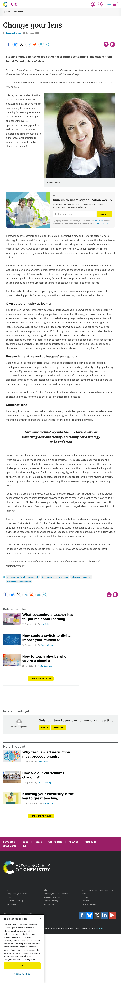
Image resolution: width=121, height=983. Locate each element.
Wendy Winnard (47, 645)
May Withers (46, 624)
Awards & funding (51, 901)
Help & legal (11, 904)
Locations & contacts (52, 897)
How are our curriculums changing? (43, 775)
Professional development (19, 581)
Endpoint (18, 11)
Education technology (81, 576)
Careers (85, 897)
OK (22, 965)
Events (9, 897)
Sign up (103, 214)
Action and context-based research (22, 576)
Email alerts (9, 845)
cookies (99, 928)
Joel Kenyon (47, 803)
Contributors (55, 841)
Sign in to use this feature (101, 38)
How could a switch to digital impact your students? (47, 637)
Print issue (90, 841)
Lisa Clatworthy (44, 782)
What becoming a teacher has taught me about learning (47, 616)
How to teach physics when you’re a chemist (45, 658)
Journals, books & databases (56, 893)
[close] (115, 38)
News (84, 893)
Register (58, 727)
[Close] (40, 918)
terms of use (98, 220)
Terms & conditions (89, 904)
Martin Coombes (45, 666)
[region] (22, 948)
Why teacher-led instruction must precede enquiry (46, 754)
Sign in (44, 727)
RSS (24, 845)
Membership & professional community (97, 890)
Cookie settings (22, 974)
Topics (24, 841)
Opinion (6, 11)
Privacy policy (49, 904)
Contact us (9, 841)
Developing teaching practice (55, 576)
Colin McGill (43, 761)
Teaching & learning (15, 901)
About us (73, 841)
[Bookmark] (112, 44)
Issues (38, 841)
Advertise (85, 901)
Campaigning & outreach (17, 893)
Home (9, 890)
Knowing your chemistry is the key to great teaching (48, 796)
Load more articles (40, 678)
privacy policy (102, 223)
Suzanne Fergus (13, 33)
